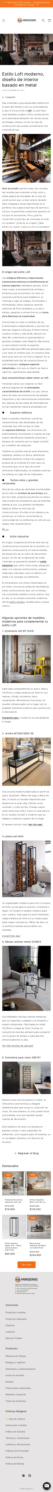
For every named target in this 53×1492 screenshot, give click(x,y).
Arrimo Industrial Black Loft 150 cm (37, 1201)
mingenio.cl (29, 1488)
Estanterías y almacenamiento (21, 1369)
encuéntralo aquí (11, 936)
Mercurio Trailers (14, 1338)
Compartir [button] (10, 97)
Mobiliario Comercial (16, 1394)
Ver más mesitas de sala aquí (17, 1045)
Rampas (10, 1381)
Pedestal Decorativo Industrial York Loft (14, 1201)
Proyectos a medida (16, 1312)
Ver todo (26, 1264)
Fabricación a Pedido (16, 1425)
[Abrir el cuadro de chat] (47, 1486)
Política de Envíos (14, 1457)
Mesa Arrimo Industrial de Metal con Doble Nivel (38, 1245)
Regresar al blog (28, 1153)
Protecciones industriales (18, 1388)
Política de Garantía (15, 1431)
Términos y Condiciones (17, 1438)
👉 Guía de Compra (15, 1419)
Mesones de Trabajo (16, 1356)
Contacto (10, 1332)
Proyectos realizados (16, 1319)
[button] (3, 20)
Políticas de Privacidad (17, 1451)
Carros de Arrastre (15, 1375)
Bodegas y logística (15, 1362)
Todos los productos (16, 1401)
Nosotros (10, 1325)
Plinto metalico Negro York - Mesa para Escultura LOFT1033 (13, 1246)
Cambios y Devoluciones (18, 1444)
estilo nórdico (17, 602)
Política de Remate (15, 1463)
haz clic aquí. (35, 824)
